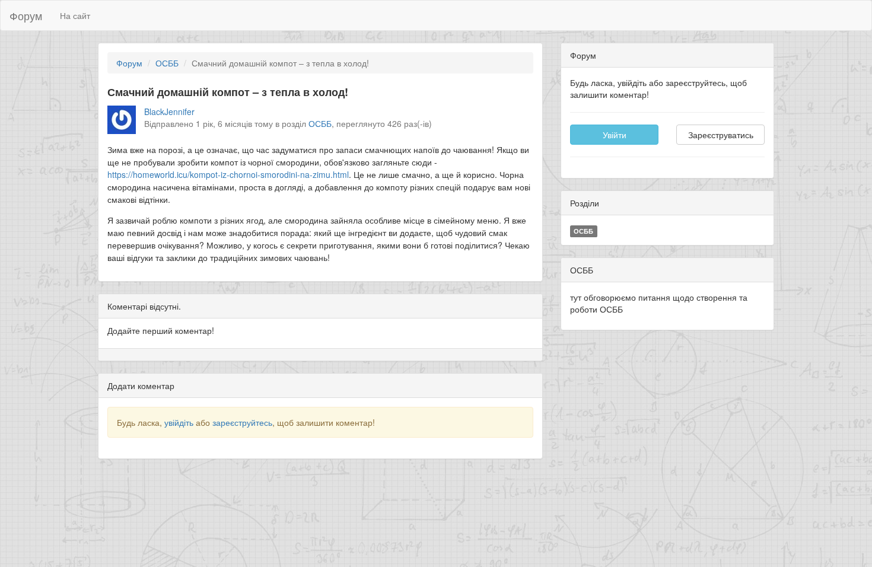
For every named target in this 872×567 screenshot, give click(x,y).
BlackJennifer (169, 111)
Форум (25, 15)
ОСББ (167, 63)
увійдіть (178, 422)
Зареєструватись (720, 135)
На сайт (75, 15)
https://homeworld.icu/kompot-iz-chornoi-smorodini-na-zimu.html (228, 174)
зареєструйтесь (242, 422)
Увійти (614, 135)
